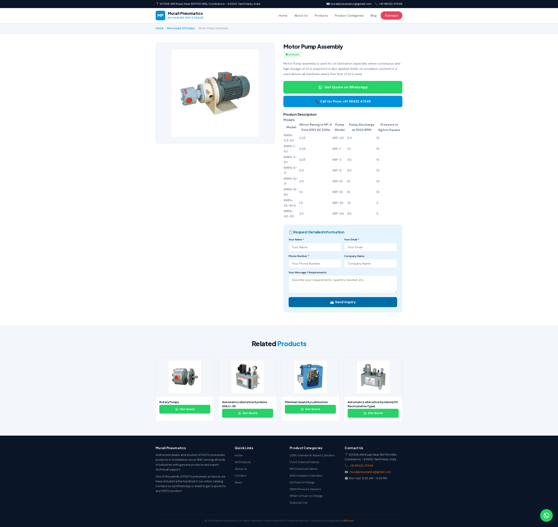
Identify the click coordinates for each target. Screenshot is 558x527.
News (238, 482)
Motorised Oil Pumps (181, 28)
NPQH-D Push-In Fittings (306, 496)
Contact (391, 15)
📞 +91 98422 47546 (388, 4)
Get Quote (187, 409)
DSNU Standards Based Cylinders (312, 455)
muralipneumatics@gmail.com (370, 472)
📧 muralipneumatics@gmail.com (348, 4)
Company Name (354, 256)
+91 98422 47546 (361, 465)
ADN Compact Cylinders (306, 475)
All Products (243, 462)
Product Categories (349, 15)
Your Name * (296, 239)
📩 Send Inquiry (343, 302)
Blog (374, 15)
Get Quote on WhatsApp (346, 87)
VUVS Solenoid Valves (304, 462)
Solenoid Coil (298, 503)
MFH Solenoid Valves (304, 469)
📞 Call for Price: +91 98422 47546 (343, 101)
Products (321, 15)
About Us (301, 15)
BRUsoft (348, 520)
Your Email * (351, 239)
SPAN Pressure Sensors (305, 489)
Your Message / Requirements (308, 272)
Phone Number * (299, 256)
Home (283, 15)
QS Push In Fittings (302, 482)
